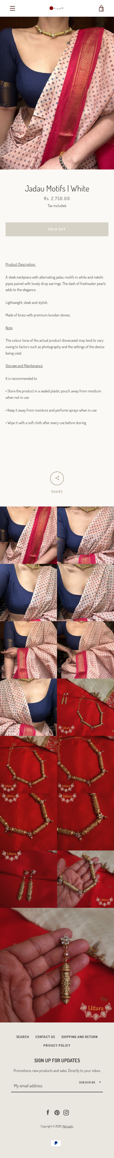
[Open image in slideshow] (57, 93)
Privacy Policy (57, 1045)
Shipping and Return (79, 1037)
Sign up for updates (57, 1060)
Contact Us (45, 1037)
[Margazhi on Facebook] (48, 1112)
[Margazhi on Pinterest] (57, 1112)
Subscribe (87, 1082)
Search (22, 1037)
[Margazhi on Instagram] (66, 1112)
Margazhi (68, 1126)
